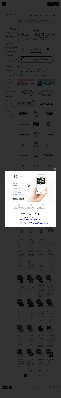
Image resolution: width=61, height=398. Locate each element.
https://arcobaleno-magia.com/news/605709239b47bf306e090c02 (30, 223)
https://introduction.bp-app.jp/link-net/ (30, 219)
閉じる (55, 169)
